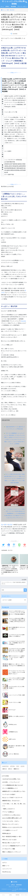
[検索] (25, 590)
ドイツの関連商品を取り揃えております (12, 785)
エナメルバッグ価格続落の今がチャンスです (13, 845)
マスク (17, 766)
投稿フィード (5, 865)
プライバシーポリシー (14, 886)
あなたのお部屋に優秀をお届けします (12, 818)
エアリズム (12, 766)
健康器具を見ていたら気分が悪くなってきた (13, 791)
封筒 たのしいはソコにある (9, 839)
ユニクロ (22, 766)
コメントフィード (7, 868)
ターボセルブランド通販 (8, 848)
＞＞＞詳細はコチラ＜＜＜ (14, 72)
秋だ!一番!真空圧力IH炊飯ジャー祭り (11, 836)
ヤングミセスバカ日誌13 (8, 794)
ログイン (4, 862)
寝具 (5, 524)
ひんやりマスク (5, 766)
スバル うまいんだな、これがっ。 (11, 821)
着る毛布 (23, 321)
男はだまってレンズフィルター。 (11, 824)
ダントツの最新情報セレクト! (10, 788)
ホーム (2, 6)
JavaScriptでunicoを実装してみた (11, 779)
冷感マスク (4, 768)
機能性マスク (16, 768)
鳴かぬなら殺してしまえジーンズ (11, 842)
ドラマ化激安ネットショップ (9, 830)
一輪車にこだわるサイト (8, 808)
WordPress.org (6, 871)
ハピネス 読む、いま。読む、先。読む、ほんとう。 (14, 804)
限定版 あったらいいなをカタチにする (12, 827)
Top (2, 524)
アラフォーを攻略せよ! (8, 812)
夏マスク (10, 768)
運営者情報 (13, 6)
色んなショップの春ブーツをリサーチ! (12, 797)
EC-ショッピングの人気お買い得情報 (14, 2)
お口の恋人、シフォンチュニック (11, 782)
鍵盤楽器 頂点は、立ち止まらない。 (11, 800)
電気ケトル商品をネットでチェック (11, 852)
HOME (14, 882)
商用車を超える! (6, 833)
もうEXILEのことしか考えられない (11, 815)
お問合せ (7, 6)
